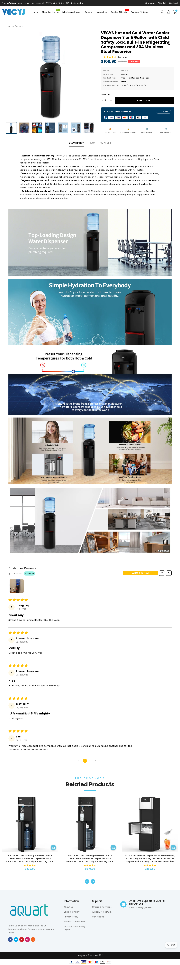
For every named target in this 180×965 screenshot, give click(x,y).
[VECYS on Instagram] (27, 939)
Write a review (140, 573)
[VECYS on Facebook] (10, 939)
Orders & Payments (102, 907)
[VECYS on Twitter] (16, 939)
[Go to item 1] (17, 586)
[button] (110, 57)
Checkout (150, 3)
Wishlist (162, 3)
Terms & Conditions (74, 921)
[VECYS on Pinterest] (21, 939)
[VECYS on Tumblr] (33, 939)
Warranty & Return (102, 911)
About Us (68, 907)
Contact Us (98, 916)
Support (105, 142)
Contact (173, 3)
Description (77, 142)
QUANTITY (105, 94)
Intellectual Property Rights (74, 928)
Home (11, 26)
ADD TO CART (144, 100)
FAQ (92, 142)
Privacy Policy (71, 916)
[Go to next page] (100, 761)
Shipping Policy (72, 911)
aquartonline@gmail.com (142, 907)
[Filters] (162, 573)
